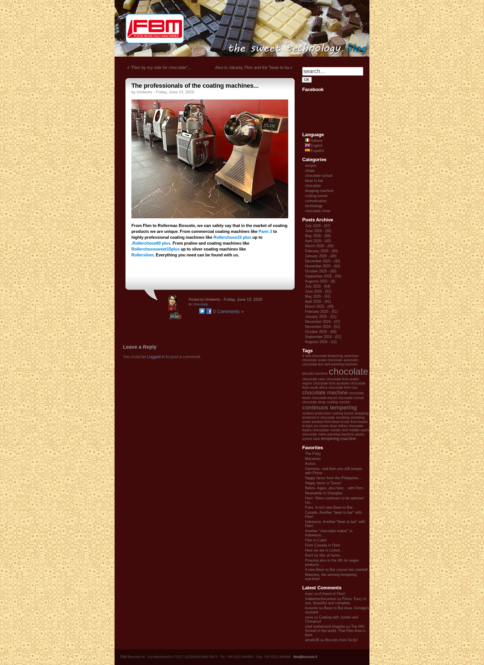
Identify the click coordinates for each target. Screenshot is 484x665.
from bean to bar (337, 422)
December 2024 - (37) (322, 321)
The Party (313, 453)
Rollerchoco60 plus (151, 243)
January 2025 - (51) (320, 316)
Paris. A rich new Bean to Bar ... (331, 507)
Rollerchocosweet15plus (155, 249)
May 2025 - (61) (318, 296)
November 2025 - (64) (322, 266)
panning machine (340, 434)
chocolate (200, 304)
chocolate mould (324, 398)
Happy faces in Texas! (323, 483)
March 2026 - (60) (319, 246)
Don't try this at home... (324, 555)
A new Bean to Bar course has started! (336, 569)
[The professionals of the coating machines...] (209, 216)
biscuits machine (315, 374)
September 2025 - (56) (323, 276)
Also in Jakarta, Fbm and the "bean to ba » (253, 67)
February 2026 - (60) (321, 251)
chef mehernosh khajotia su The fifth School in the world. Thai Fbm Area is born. (335, 630)
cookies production (316, 413)
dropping (362, 413)
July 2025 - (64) (317, 286)
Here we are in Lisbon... (324, 550)
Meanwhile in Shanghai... (325, 493)
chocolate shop (313, 402)
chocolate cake (313, 379)
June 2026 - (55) (318, 231)
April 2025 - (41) (318, 301)
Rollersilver (142, 254)
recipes (311, 165)
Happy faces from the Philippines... (333, 478)
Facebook (209, 311)
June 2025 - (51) (318, 291)
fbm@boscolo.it (305, 657)
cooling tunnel (316, 196)
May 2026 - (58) (318, 236)
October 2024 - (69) (320, 332)
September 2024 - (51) (323, 337)
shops (310, 170)
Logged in (156, 356)
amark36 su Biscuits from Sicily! (331, 640)
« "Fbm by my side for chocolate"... (159, 67)
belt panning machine (341, 364)
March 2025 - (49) (319, 306)
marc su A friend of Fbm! (325, 594)
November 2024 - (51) (322, 327)
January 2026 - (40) (320, 256)
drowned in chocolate (318, 418)
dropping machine (319, 191)
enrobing (343, 418)
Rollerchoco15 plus (232, 237)
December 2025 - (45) (322, 261)
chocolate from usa (343, 388)
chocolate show (317, 211)
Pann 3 (265, 231)
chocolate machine (325, 392)
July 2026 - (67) (317, 226)
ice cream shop (325, 426)
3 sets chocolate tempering (322, 356)
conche (344, 402)
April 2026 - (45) (318, 241)
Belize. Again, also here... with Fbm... (335, 488)
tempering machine (338, 438)
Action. (311, 464)
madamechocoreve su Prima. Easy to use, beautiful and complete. (335, 601)
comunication (316, 201)
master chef (339, 430)
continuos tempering (329, 407)
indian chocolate (350, 426)
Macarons (313, 459)
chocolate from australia (331, 383)
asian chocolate (330, 360)
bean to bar (314, 181)
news (322, 434)
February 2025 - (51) (321, 311)
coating (332, 402)
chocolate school (318, 175)
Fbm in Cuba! (316, 540)
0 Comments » (228, 311)
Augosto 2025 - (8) (320, 281)
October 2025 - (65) (320, 271)
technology (314, 206)
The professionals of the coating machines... (195, 85)
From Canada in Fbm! (322, 545)
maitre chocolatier (315, 430)
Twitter (202, 311)
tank (316, 439)
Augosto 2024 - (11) (321, 342)
